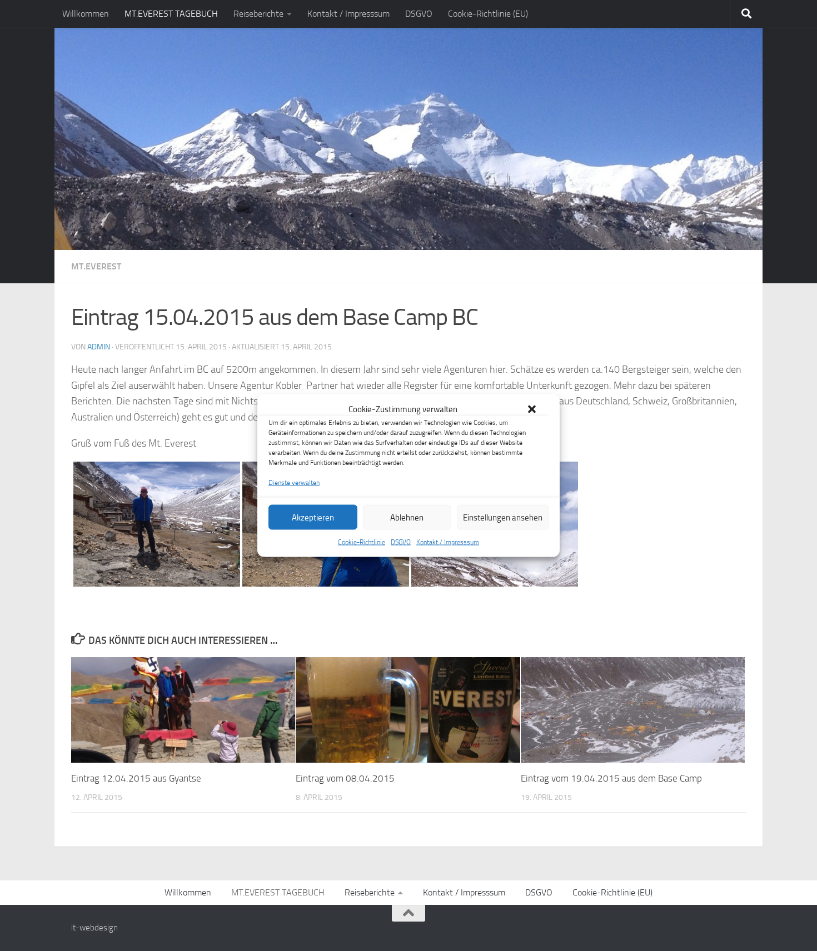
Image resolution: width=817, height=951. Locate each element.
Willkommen (85, 13)
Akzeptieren (313, 517)
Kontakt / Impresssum (447, 542)
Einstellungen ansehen (502, 517)
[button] (531, 409)
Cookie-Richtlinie (361, 542)
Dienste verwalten (294, 483)
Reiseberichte (258, 13)
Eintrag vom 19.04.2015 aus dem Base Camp (611, 778)
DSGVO (401, 542)
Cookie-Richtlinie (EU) (488, 13)
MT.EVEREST (96, 266)
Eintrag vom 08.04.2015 (345, 778)
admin (98, 347)
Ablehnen (407, 517)
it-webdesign (94, 928)
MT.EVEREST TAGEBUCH (171, 13)
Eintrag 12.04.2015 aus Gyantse (136, 778)
